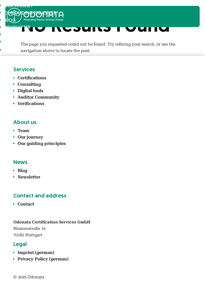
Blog (22, 170)
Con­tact (14, 35)
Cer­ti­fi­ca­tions (32, 77)
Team (23, 130)
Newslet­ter (17, 27)
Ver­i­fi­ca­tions (31, 103)
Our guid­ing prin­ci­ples (42, 143)
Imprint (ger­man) (36, 252)
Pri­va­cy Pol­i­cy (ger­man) (43, 258)
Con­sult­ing (29, 84)
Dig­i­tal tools (30, 90)
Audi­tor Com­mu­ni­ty (39, 97)
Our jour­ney (30, 137)
